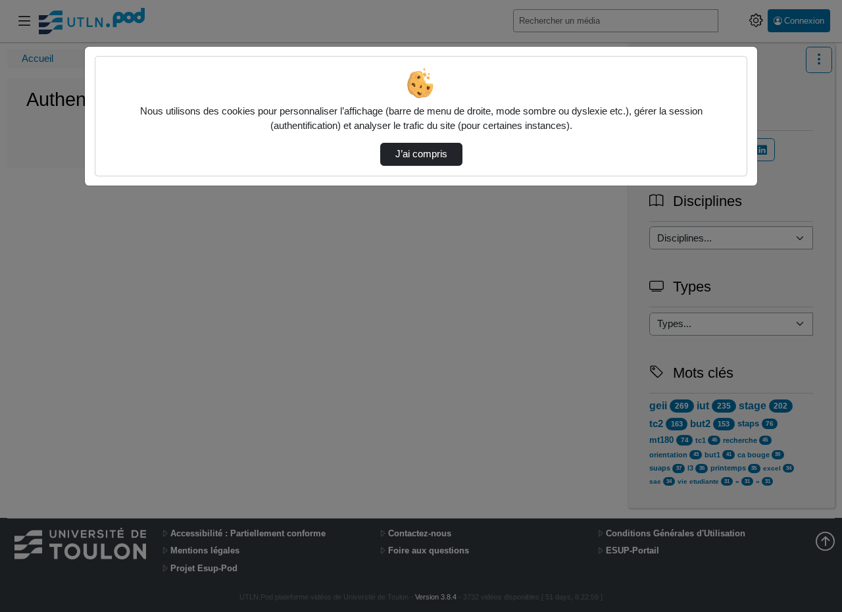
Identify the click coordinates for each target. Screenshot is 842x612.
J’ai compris (421, 154)
